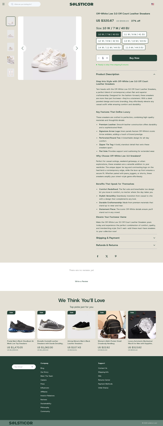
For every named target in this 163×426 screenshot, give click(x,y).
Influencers (45, 388)
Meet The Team (47, 376)
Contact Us (102, 368)
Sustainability (46, 403)
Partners (44, 399)
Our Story (44, 372)
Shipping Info (103, 372)
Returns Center (104, 380)
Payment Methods (105, 384)
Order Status (103, 388)
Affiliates (44, 392)
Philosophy (45, 407)
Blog (42, 368)
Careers (44, 380)
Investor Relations (48, 396)
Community (45, 411)
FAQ (99, 376)
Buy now (134, 58)
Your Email (18, 367)
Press (43, 384)
